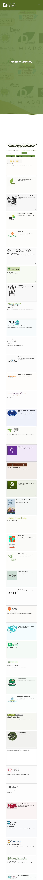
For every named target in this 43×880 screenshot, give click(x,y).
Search (24, 153)
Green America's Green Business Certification (27, 150)
